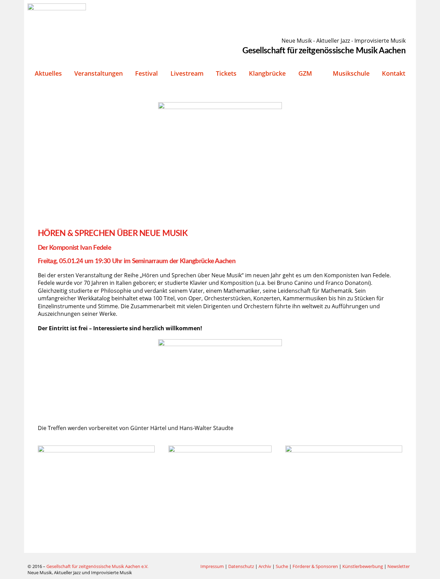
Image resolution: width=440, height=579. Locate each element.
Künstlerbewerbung (363, 566)
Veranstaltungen (98, 73)
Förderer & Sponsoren (315, 566)
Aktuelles (48, 73)
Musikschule (351, 73)
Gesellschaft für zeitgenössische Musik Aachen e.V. (97, 566)
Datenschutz (241, 566)
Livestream (187, 73)
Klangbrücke (267, 73)
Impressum (212, 566)
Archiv (264, 566)
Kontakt (393, 73)
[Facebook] (178, 566)
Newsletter (398, 566)
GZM (305, 73)
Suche (282, 566)
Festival (146, 73)
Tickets (226, 73)
